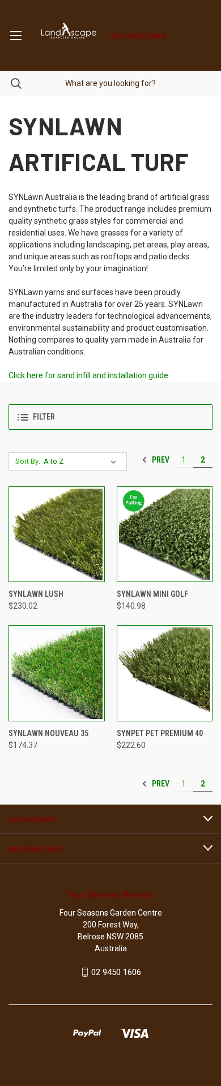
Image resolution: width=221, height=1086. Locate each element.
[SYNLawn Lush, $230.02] (57, 534)
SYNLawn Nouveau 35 (48, 733)
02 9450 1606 (116, 972)
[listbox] (82, 461)
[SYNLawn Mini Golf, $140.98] (165, 534)
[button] (110, 417)
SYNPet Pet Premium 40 (160, 733)
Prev (159, 459)
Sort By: (27, 461)
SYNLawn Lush (35, 593)
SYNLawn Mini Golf (152, 593)
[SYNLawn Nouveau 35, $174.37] (57, 673)
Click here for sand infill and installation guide (88, 375)
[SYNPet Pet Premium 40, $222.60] (165, 673)
